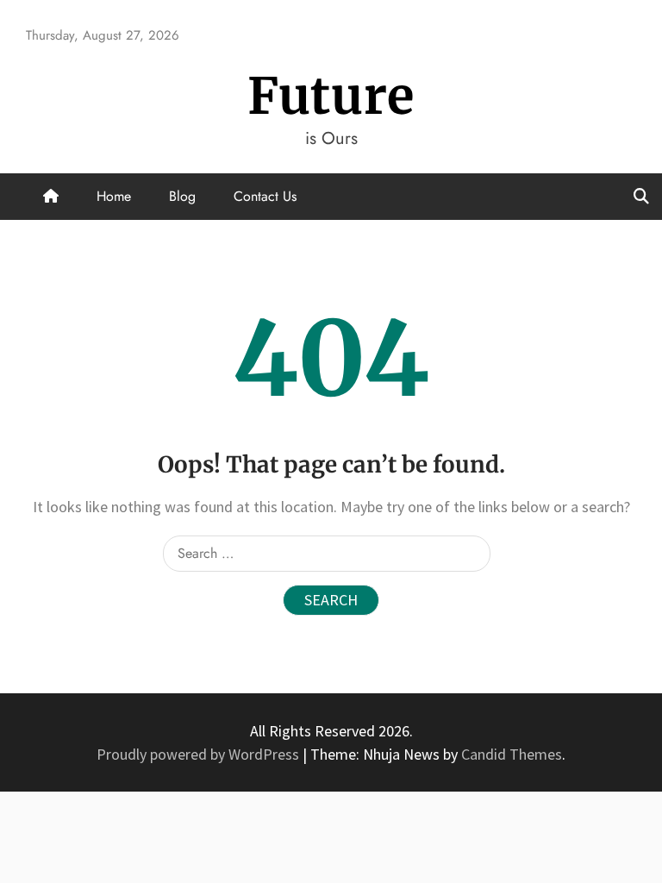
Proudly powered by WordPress (200, 754)
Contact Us (265, 196)
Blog (182, 196)
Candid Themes (511, 754)
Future (331, 96)
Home (114, 196)
